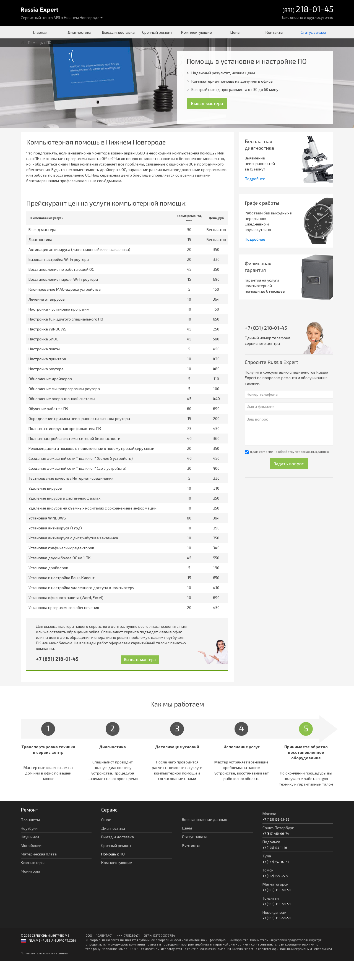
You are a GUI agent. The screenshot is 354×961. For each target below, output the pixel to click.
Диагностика (79, 32)
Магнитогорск (275, 884)
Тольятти (270, 898)
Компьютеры (33, 862)
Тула (266, 856)
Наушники (30, 836)
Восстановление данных (204, 819)
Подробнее (255, 178)
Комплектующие (196, 32)
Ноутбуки (29, 828)
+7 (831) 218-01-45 (57, 659)
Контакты (274, 32)
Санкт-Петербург (278, 827)
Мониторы (30, 871)
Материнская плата (39, 854)
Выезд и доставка (118, 32)
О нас (106, 819)
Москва (269, 813)
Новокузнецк (274, 912)
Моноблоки (31, 845)
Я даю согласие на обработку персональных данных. (290, 451)
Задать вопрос (289, 463)
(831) (307, 9)
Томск (267, 870)
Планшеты (30, 819)
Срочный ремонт (157, 32)
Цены (235, 32)
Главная (40, 32)
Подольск (271, 841)
